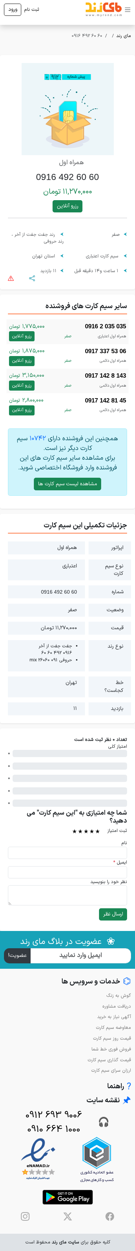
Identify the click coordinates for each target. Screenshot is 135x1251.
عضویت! (17, 955)
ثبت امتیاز (117, 830)
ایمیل (120, 862)
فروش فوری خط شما (111, 1049)
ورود (12, 9)
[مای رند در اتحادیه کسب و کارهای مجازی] (96, 1159)
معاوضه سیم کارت (113, 1027)
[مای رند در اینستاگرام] (25, 1216)
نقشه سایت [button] (108, 1100)
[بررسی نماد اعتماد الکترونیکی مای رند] (38, 1159)
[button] (32, 278)
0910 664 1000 (53, 1129)
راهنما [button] (119, 1087)
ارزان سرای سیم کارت (111, 1070)
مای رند (123, 35)
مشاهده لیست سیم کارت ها (67, 484)
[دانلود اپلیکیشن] (67, 1197)
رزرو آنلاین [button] (67, 206)
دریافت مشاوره (116, 1006)
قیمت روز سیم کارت (112, 1038)
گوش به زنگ (118, 995)
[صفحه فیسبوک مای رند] (109, 1216)
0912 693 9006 (54, 1115)
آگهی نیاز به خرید (114, 1016)
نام (124, 843)
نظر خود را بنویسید (108, 881)
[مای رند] (104, 10)
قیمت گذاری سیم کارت (109, 1060)
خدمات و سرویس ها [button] (96, 981)
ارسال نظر (113, 914)
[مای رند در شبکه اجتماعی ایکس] (67, 1216)
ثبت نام (31, 9)
